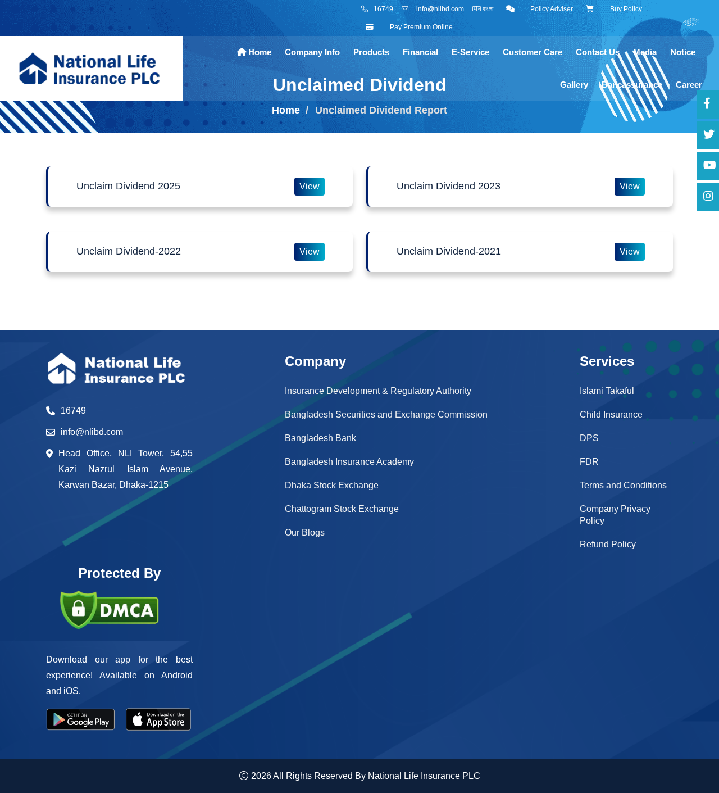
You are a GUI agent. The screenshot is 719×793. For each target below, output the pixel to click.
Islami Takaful (607, 391)
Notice (682, 52)
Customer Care (532, 52)
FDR (589, 461)
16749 (383, 9)
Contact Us (598, 52)
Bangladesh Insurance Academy (349, 461)
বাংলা (487, 9)
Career (689, 84)
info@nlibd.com (440, 9)
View (309, 186)
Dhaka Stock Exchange (332, 485)
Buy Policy (625, 9)
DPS (589, 438)
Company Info (312, 52)
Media (645, 52)
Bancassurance (632, 84)
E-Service (470, 52)
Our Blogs (305, 532)
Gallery (574, 84)
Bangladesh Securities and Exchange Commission (386, 414)
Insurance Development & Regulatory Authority (378, 391)
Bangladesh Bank (320, 438)
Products (371, 52)
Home (258, 52)
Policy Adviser (551, 9)
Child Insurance (611, 414)
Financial (420, 52)
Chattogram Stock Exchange (342, 509)
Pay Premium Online (420, 27)
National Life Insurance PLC (424, 776)
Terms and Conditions (623, 485)
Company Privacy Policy (615, 514)
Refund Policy (608, 544)
